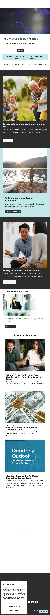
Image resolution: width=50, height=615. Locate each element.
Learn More (31, 58)
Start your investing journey (13, 211)
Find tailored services (10, 282)
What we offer (8, 141)
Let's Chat (20, 50)
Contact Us (43, 611)
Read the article (10, 387)
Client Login (35, 583)
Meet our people (10, 326)
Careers (34, 586)
